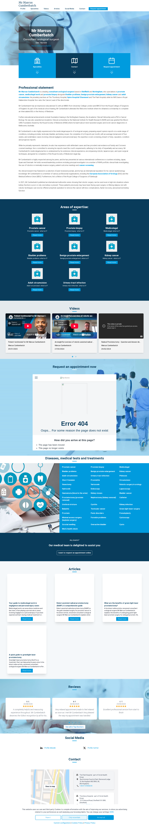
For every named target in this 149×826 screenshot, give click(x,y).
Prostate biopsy (97, 467)
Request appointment (98, 9)
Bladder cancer (125, 493)
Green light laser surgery (129, 509)
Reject (48, 817)
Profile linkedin (50, 748)
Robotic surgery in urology (130, 484)
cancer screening (86, 165)
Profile (22, 9)
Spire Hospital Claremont (78, 97)
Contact (82, 9)
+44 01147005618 (86, 786)
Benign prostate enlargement (103, 471)
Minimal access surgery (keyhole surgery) (72, 518)
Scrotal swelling (68, 524)
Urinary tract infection (100, 476)
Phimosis (123, 476)
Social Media (69, 9)
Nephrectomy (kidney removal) (103, 497)
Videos (46, 9)
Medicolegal (124, 467)
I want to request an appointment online (74, 553)
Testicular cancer (98, 509)
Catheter (123, 497)
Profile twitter (93, 748)
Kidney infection (126, 504)
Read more (37, 235)
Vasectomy (66, 484)
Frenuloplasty (125, 513)
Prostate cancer (69, 467)
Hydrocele (66, 489)
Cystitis (94, 504)
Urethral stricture (69, 504)
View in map (50, 786)
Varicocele (95, 484)
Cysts (121, 524)
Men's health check (70, 529)
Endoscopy (95, 489)
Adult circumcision (69, 476)
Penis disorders (97, 513)
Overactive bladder (98, 524)
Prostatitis (95, 480)
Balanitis (65, 509)
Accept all (101, 817)
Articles (57, 9)
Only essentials (74, 817)
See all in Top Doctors (74, 727)
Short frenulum (68, 480)
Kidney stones (96, 493)
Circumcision (124, 480)
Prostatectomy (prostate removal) (72, 498)
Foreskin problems (98, 517)
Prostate (66, 513)
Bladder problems (69, 471)
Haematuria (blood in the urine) (75, 493)
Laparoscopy (124, 489)
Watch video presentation (41, 46)
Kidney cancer (125, 471)
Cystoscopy (124, 517)
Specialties (35, 9)
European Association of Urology (103, 174)
